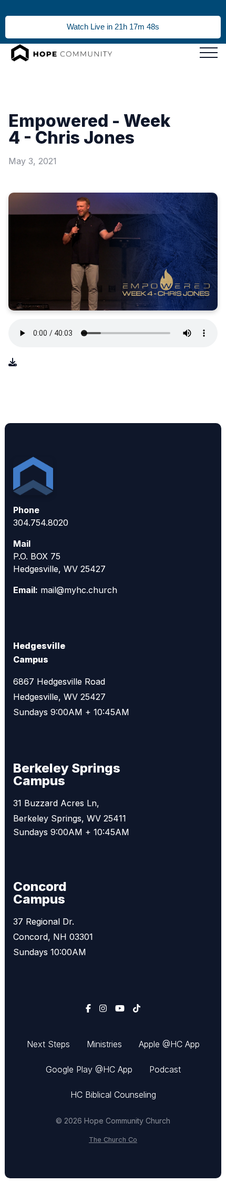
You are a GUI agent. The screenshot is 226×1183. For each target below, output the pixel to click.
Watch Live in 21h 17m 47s (113, 26)
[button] (209, 53)
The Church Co (113, 1140)
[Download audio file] (12, 362)
